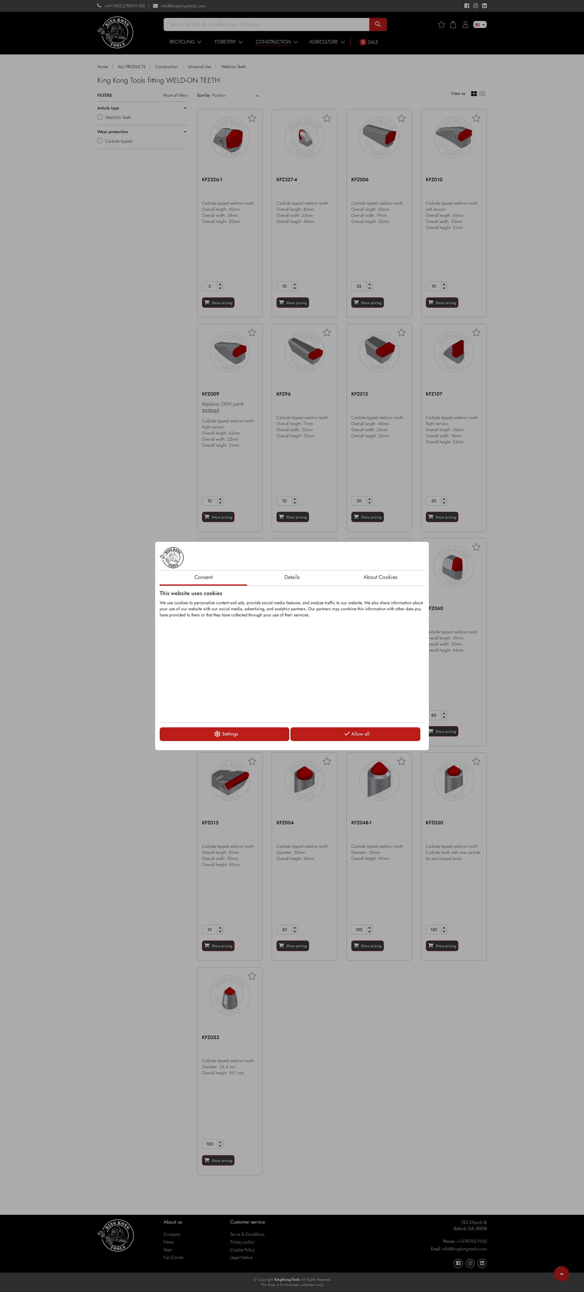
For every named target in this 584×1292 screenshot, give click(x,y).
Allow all (360, 733)
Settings (230, 733)
